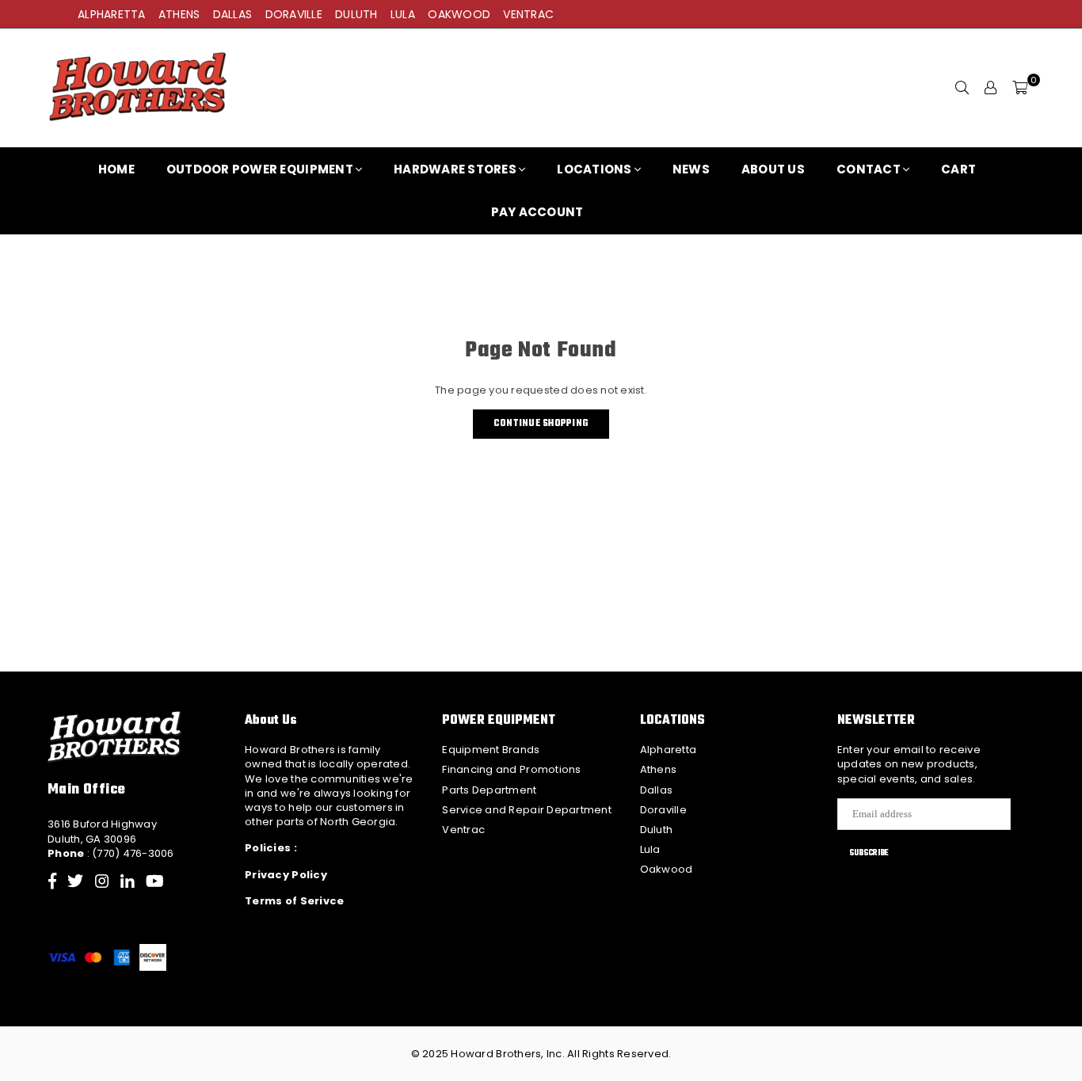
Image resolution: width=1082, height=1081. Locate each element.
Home (116, 169)
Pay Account (537, 212)
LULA (403, 14)
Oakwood (666, 869)
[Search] (962, 88)
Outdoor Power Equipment (259, 169)
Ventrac (463, 829)
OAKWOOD (459, 14)
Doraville (663, 809)
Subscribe (869, 853)
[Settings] (991, 88)
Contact (868, 169)
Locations (594, 169)
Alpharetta (668, 749)
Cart (958, 169)
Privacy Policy (286, 874)
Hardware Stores (455, 169)
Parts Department (489, 789)
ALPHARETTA (112, 14)
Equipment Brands (490, 749)
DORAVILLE (293, 14)
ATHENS (179, 14)
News (691, 169)
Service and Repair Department (526, 809)
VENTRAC (528, 14)
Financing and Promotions (511, 769)
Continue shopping (541, 424)
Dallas (656, 789)
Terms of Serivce (294, 900)
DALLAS (233, 14)
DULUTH (356, 14)
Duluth (656, 829)
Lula (650, 849)
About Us (773, 169)
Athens (658, 769)
